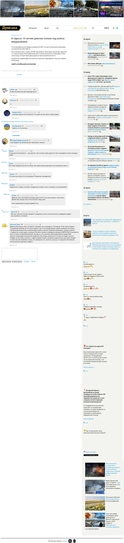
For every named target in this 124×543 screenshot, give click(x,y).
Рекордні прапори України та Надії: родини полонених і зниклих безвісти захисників (98, 126)
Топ (57, 28)
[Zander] (5, 173)
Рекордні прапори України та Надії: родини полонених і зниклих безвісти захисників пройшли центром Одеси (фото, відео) (85, 13)
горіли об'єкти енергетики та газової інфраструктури (98, 47)
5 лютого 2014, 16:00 (39, 140)
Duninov (13, 100)
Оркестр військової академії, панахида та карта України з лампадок (98, 194)
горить (90, 55)
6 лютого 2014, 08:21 (28, 212)
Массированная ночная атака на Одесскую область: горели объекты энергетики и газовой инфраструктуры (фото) (113, 469)
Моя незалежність (108, 63)
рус (93, 28)
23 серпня (87, 72)
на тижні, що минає (103, 82)
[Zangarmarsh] (7, 116)
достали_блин (15, 224)
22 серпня (87, 188)
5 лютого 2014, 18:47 (27, 195)
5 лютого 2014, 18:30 (23, 185)
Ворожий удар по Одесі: (96, 53)
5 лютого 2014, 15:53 (26, 100)
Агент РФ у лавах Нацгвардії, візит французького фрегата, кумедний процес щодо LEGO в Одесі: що (103, 78)
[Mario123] (5, 212)
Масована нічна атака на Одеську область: (96, 44)
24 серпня (87, 39)
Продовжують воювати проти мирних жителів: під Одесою (98, 106)
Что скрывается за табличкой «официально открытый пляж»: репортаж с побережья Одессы (106, 221)
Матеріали (33, 28)
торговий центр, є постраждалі (97, 57)
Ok (70, 541)
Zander (12, 174)
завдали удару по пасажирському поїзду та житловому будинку (103, 167)
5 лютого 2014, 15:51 (25, 89)
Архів (46, 28)
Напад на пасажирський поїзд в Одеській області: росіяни (98, 137)
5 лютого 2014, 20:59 (29, 112)
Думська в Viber (91, 452)
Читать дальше (89, 367)
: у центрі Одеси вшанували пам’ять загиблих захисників (98, 197)
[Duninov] (5, 104)
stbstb (12, 89)
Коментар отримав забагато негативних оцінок (17, 121)
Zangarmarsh (16, 112)
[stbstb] (5, 93)
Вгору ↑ (33, 261)
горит (118, 482)
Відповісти (13, 95)
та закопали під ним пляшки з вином (102, 161)
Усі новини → (88, 204)
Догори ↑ (20, 74)
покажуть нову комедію (103, 117)
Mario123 (14, 212)
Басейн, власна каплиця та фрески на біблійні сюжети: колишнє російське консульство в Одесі (98, 176)
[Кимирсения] (7, 130)
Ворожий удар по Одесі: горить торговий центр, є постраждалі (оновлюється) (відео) (10, 14)
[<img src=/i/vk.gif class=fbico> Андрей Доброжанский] (5, 144)
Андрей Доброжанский (19, 140)
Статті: (86, 215)
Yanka (11, 163)
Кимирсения (16, 126)
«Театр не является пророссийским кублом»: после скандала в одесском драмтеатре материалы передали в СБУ (105, 233)
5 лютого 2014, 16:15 (21, 163)
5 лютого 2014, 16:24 (25, 174)
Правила (26, 261)
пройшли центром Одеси (97, 130)
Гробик (12, 185)
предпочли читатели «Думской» (112, 526)
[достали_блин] (5, 228)
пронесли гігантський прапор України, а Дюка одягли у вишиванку (98, 152)
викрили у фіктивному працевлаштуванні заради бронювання (104, 88)
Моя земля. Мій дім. (95, 63)
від (101, 90)
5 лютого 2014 (15, 35)
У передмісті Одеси (94, 159)
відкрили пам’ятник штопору (110, 159)
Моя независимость (112, 499)
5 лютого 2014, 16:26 (32, 126)
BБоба (11, 151)
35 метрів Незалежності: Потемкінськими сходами (97, 147)
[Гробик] (5, 184)
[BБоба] (4, 151)
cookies (64, 541)
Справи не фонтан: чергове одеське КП (101, 86)
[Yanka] (4, 162)
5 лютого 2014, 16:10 (21, 151)
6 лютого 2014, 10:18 (31, 224)
